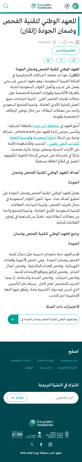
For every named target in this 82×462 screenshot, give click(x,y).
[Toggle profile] (75, 6)
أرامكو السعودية (44, 137)
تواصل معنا (46, 367)
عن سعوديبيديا (68, 360)
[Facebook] (41, 444)
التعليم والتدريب (66, 50)
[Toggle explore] (67, 6)
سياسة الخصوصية (21, 360)
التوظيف (29, 367)
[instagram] (50, 444)
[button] (6, 6)
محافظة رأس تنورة (46, 126)
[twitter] (32, 444)
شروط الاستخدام (45, 360)
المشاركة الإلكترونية (67, 367)
